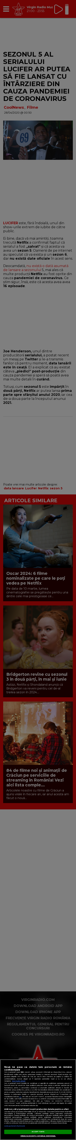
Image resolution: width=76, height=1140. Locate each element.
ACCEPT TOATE (38, 1132)
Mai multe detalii (18, 1081)
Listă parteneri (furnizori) (14, 1126)
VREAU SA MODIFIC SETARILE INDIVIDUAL (38, 1136)
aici (20, 1097)
